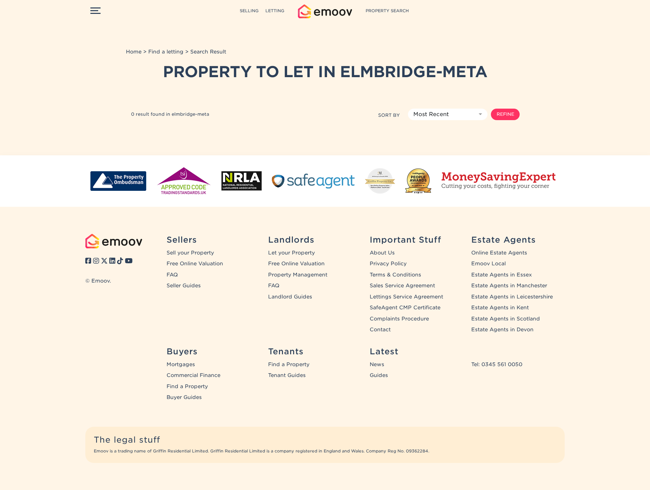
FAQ (172, 275)
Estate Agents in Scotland (505, 319)
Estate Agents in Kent (500, 308)
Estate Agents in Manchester (509, 286)
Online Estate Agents (499, 253)
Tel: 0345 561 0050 (496, 364)
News (377, 364)
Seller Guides (184, 286)
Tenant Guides (287, 375)
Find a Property (187, 386)
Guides (379, 375)
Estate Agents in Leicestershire (512, 297)
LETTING (274, 10)
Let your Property (291, 253)
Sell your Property (190, 253)
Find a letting (165, 52)
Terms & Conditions (395, 275)
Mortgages (181, 364)
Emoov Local (488, 264)
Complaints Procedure (399, 319)
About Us (382, 253)
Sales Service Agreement (402, 286)
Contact (380, 330)
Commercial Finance (193, 375)
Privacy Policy (388, 264)
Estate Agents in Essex (501, 275)
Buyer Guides (184, 397)
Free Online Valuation (195, 264)
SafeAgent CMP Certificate (405, 308)
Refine (505, 114)
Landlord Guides (290, 297)
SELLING (249, 10)
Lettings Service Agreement (406, 297)
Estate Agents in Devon (502, 330)
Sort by (389, 115)
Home (134, 52)
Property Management (297, 275)
